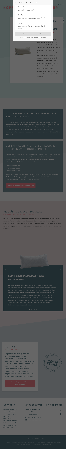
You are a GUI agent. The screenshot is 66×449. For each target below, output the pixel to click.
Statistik (32, 25)
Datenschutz (23, 37)
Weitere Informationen (40, 37)
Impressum (30, 37)
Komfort (32, 16)
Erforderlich (32, 8)
